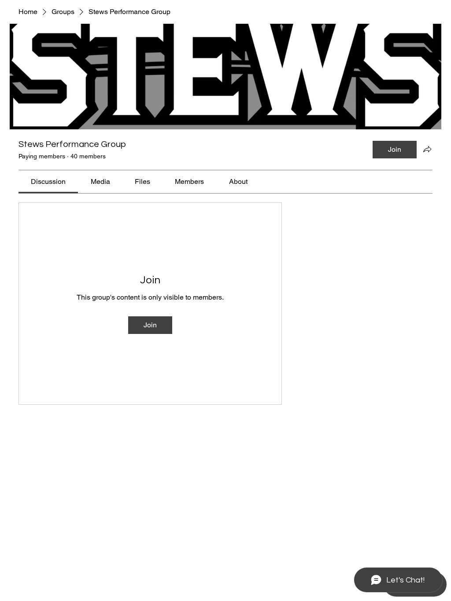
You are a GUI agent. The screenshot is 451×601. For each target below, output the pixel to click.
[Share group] (427, 149)
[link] (48, 181)
